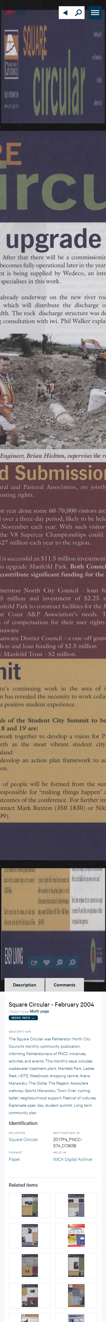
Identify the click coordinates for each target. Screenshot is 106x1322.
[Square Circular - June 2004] (30, 1265)
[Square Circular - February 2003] (30, 1235)
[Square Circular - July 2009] (76, 1295)
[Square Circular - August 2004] (76, 1265)
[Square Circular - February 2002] (76, 1205)
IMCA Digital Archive (72, 1159)
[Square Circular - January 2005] (30, 1205)
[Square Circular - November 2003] (30, 1295)
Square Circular (23, 1139)
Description (24, 984)
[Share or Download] (34, 962)
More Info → (23, 1017)
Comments (64, 984)
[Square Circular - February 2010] (76, 1235)
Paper (14, 1159)
